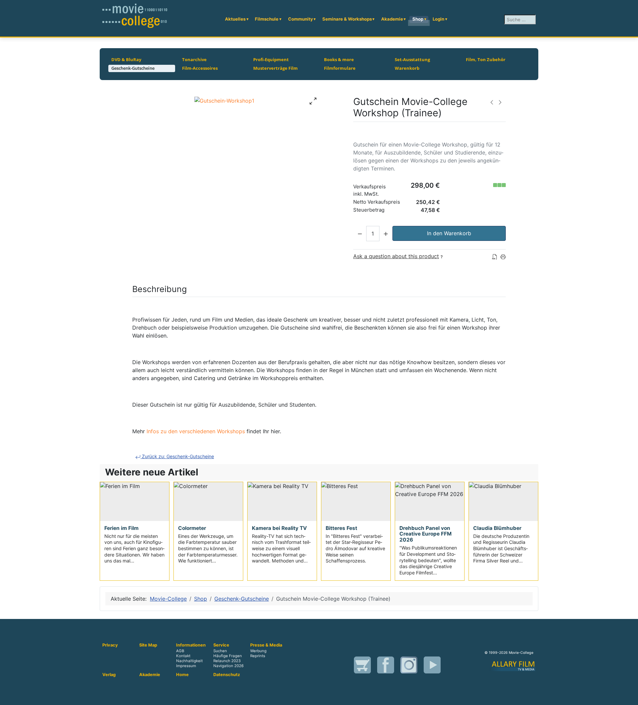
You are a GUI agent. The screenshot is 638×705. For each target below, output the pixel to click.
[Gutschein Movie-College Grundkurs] (500, 101)
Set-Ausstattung (412, 59)
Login (438, 19)
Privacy (110, 645)
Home (182, 674)
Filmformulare (340, 68)
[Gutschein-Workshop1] (224, 100)
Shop (417, 19)
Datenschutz (226, 674)
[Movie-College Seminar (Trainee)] (491, 101)
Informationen (191, 645)
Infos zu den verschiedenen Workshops (196, 431)
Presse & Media (266, 645)
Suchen (220, 651)
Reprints (257, 656)
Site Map (148, 645)
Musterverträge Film (275, 68)
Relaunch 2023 (227, 661)
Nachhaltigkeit (189, 661)
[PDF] (494, 256)
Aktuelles (235, 19)
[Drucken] (503, 256)
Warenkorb (407, 68)
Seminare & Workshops (347, 19)
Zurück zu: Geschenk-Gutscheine (177, 456)
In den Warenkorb (449, 233)
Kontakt (183, 656)
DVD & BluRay (126, 59)
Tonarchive (194, 59)
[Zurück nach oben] (630, 697)
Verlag (109, 674)
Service (221, 645)
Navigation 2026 (228, 666)
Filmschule (266, 19)
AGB (180, 651)
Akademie (392, 19)
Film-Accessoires (200, 68)
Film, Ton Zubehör (485, 59)
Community (300, 19)
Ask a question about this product (396, 256)
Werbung (258, 651)
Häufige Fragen (227, 656)
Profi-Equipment (271, 59)
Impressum (186, 666)
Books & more (339, 59)
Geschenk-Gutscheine (133, 68)
